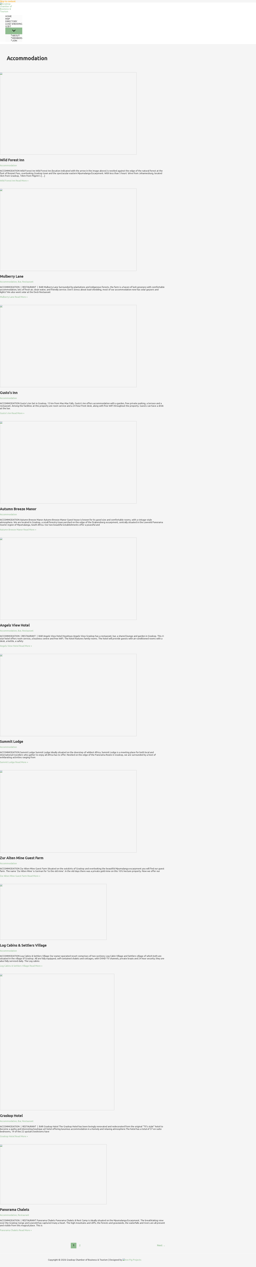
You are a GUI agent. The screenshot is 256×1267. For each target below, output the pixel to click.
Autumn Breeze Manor (18, 509)
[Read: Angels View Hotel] (68, 619)
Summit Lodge (11, 741)
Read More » (14, 180)
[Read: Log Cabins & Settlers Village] (53, 939)
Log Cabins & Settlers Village (23, 945)
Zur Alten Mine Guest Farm (21, 858)
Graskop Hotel (11, 1116)
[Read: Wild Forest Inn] (68, 154)
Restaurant (27, 281)
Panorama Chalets (14, 1209)
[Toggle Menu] (13, 31)
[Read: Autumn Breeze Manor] (68, 502)
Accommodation (8, 165)
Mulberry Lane (11, 276)
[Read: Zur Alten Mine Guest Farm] (68, 851)
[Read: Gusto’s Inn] (68, 386)
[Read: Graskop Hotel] (57, 1109)
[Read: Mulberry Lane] (68, 270)
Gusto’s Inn (9, 393)
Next (161, 1245)
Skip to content (8, 1)
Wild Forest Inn (12, 160)
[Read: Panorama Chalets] (53, 1203)
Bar (19, 281)
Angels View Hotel (15, 625)
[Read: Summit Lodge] (68, 735)
